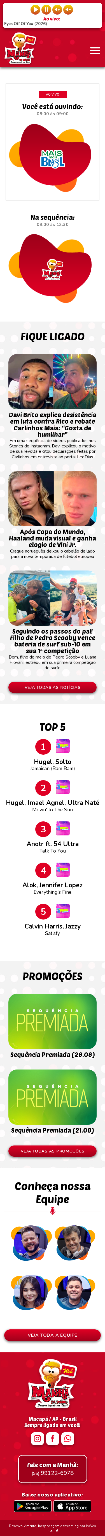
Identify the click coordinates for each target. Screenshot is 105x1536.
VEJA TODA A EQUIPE (52, 1335)
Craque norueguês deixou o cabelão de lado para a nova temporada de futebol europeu (52, 544)
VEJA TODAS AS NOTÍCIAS (53, 687)
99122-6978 (52, 1469)
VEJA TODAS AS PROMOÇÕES (53, 1151)
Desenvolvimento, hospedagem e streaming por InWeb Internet (52, 1528)
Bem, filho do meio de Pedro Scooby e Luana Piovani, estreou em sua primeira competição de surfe (52, 649)
